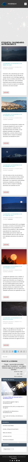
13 (12, 351)
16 (21, 351)
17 (24, 351)
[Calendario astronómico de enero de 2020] (14, 53)
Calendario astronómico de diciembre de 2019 (12, 115)
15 (18, 351)
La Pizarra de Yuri (7, 436)
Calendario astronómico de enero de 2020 (12, 64)
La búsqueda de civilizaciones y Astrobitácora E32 (10, 412)
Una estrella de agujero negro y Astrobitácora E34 (11, 402)
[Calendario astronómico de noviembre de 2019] (14, 155)
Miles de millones (7, 432)
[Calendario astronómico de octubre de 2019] (14, 204)
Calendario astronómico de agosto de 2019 (12, 318)
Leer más (6, 92)
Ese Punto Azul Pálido (8, 425)
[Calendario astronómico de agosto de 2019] (14, 309)
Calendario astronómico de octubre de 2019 (12, 214)
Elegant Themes (13, 456)
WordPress (14, 458)
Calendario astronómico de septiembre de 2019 (12, 267)
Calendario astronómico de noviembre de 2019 (12, 165)
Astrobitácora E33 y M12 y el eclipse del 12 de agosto (13, 407)
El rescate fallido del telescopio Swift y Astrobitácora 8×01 (12, 397)
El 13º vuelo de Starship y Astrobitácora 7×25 (13, 416)
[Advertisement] (14, 25)
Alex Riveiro (11, 67)
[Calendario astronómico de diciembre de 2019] (14, 104)
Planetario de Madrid (8, 439)
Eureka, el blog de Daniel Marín (10, 429)
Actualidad (5, 68)
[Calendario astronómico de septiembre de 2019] (14, 256)
